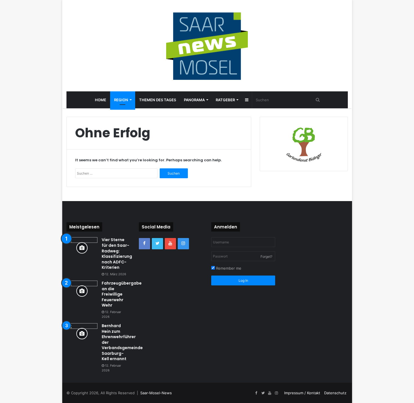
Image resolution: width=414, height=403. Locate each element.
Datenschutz (335, 393)
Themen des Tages (157, 100)
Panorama (194, 100)
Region (121, 100)
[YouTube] (170, 243)
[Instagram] (183, 243)
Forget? (266, 256)
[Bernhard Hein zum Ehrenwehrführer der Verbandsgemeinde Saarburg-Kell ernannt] (81, 333)
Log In (243, 280)
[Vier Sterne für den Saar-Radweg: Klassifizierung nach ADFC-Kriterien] (81, 247)
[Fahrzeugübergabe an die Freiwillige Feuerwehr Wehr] (81, 291)
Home (100, 100)
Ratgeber (225, 100)
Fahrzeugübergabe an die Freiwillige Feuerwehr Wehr (122, 294)
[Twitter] (157, 243)
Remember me (228, 268)
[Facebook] (144, 243)
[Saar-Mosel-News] (207, 45)
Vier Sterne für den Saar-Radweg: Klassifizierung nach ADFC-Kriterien (117, 253)
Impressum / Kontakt (302, 393)
